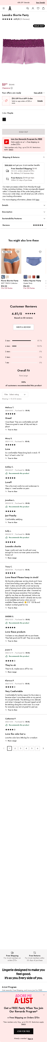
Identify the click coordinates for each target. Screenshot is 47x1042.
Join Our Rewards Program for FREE (26, 139)
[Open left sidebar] (3, 8)
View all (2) (38, 93)
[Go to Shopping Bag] (43, 8)
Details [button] (11, 150)
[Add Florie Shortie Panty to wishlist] (18, 252)
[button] (16, 19)
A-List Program (9, 987)
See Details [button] (40, 2)
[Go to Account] (33, 8)
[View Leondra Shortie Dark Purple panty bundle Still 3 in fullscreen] (23, 51)
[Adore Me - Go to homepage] (10, 8)
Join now (8, 165)
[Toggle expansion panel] (43, 157)
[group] (23, 51)
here (37, 199)
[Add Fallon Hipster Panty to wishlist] (40, 252)
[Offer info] (11, 88)
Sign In (30, 1039)
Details (40, 101)
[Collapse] (44, 995)
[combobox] (15, 394)
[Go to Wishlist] (38, 8)
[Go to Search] (27, 8)
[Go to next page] (43, 748)
